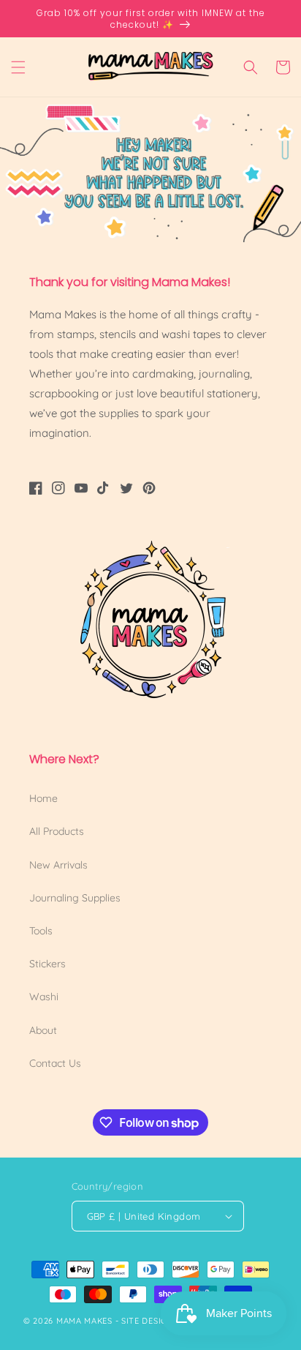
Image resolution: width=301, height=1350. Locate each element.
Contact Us (55, 1063)
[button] (18, 67)
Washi (43, 996)
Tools (41, 930)
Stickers (47, 963)
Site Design (147, 1321)
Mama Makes (84, 1321)
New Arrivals (58, 864)
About (43, 1030)
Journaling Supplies (75, 897)
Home (43, 798)
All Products (56, 831)
